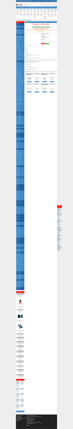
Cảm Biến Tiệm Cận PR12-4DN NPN (20, 343)
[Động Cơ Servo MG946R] (20, 309)
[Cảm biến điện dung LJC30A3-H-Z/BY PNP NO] (45, 11)
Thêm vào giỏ (43, 43)
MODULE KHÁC (18, 110)
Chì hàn (18, 267)
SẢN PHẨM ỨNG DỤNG (19, 287)
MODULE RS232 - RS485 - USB (20, 100)
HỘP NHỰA (18, 246)
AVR (17, 144)
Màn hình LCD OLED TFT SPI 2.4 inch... (20, 320)
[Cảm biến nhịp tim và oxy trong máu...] (20, 337)
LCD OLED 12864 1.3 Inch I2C (20, 334)
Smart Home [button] (27, 7)
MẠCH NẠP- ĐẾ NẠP (19, 128)
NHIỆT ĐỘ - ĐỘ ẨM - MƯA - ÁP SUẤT (20, 91)
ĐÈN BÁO (18, 39)
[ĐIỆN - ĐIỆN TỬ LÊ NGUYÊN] (19, 4)
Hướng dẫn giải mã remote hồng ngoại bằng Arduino (59, 248)
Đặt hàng (29, 81)
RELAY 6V (18, 208)
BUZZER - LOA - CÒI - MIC (19, 202)
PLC (17, 28)
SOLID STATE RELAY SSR (20, 53)
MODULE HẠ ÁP (19, 70)
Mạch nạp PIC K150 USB (29, 88)
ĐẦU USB (18, 197)
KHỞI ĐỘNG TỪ (18, 47)
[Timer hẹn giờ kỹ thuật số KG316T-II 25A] (31, 11)
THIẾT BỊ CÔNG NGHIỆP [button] (32, 7)
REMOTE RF (18, 133)
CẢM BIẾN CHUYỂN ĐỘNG (20, 83)
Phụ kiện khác (18, 265)
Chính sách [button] (48, 7)
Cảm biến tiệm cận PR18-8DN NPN (20, 376)
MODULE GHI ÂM (19, 96)
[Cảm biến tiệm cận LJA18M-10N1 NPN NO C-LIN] (41, 11)
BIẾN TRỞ (18, 216)
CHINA (18, 31)
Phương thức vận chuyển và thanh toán (21, 418)
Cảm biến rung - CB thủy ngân (19, 162)
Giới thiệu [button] (20, 7)
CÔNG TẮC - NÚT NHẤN (19, 200)
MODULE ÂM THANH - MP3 (20, 80)
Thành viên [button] (23, 7)
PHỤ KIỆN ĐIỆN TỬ (19, 252)
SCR (17, 224)
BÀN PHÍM (18, 139)
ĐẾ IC (18, 194)
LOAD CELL (18, 107)
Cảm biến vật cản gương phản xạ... (34, 18)
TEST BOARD (18, 249)
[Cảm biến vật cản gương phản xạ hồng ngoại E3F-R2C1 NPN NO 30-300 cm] (34, 12)
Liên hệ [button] (51, 7)
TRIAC (18, 222)
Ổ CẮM (18, 56)
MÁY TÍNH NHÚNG (19, 25)
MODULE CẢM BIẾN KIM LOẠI (19, 104)
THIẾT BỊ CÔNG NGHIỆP (19, 34)
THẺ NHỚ (18, 284)
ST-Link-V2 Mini (52, 88)
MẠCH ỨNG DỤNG (19, 273)
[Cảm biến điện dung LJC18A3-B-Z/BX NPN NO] (55, 11)
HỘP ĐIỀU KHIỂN (19, 58)
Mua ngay (48, 43)
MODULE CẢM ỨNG (19, 98)
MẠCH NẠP (18, 130)
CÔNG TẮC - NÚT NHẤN (19, 36)
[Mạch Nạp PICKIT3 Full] (37, 73)
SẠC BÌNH (18, 186)
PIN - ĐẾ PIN (18, 244)
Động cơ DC (18, 119)
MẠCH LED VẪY (18, 278)
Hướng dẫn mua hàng (19, 417)
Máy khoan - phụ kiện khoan (19, 262)
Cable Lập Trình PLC (19, 33)
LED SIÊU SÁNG (19, 230)
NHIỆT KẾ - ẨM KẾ (19, 93)
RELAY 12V (18, 211)
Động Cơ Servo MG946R (20, 310)
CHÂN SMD (18, 175)
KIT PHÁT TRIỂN (18, 125)
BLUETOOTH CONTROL (19, 276)
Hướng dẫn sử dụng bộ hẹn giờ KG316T (22, 389)
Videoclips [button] (41, 7)
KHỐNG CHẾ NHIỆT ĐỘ (19, 50)
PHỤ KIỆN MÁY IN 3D (19, 112)
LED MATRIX (18, 233)
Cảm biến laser (19, 159)
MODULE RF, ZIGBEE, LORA (20, 81)
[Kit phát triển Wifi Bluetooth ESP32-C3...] (20, 361)
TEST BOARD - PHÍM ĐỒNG (20, 247)
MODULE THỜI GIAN (19, 89)
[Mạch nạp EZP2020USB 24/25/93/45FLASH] (29, 74)
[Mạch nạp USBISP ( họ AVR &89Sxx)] (33, 33)
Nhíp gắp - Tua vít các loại (20, 264)
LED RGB (18, 227)
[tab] (28, 46)
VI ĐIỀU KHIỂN (18, 141)
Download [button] (37, 7)
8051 (17, 147)
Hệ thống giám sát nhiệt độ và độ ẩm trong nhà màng (59, 230)
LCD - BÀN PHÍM (18, 136)
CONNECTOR (18, 189)
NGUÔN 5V (18, 178)
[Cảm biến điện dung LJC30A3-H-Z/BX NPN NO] (48, 11)
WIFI (17, 64)
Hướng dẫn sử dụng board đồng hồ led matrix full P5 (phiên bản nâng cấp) (59, 214)
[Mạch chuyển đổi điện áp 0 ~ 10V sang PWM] (20, 369)
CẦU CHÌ (18, 241)
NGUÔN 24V (18, 183)
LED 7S (18, 235)
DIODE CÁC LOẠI (18, 238)
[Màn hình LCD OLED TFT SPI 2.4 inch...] (20, 316)
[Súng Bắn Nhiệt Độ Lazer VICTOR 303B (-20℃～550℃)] (24, 11)
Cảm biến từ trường (19, 157)
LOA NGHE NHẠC (19, 281)
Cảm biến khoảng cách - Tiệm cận (20, 153)
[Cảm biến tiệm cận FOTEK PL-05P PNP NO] (17, 10)
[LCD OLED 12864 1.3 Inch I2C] (20, 333)
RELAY (17, 205)
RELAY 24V (18, 213)
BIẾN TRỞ (18, 42)
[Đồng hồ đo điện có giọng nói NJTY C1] (21, 10)
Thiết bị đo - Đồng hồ (19, 255)
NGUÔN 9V (18, 180)
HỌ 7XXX (18, 172)
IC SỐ (17, 166)
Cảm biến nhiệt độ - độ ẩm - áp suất (20, 151)
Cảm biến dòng (19, 160)
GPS (17, 69)
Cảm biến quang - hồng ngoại (19, 155)
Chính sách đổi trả (19, 419)
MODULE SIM (18, 67)
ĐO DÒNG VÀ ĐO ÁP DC (19, 75)
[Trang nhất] (17, 7)
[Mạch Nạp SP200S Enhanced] (44, 74)
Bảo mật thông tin (19, 416)
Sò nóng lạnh (18, 164)
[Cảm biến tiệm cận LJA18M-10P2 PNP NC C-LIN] (38, 11)
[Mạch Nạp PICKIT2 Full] (52, 73)
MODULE (18, 61)
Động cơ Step (18, 117)
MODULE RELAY (19, 78)
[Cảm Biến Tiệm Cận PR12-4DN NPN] (20, 341)
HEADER (18, 191)
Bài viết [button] (44, 7)
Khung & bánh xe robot (19, 122)
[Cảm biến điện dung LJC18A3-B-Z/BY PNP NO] (51, 11)
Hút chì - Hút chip (19, 258)
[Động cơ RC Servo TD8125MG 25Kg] (27, 10)
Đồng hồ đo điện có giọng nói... (21, 15)
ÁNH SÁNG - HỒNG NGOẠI (20, 86)
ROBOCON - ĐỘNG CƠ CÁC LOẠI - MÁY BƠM (20, 114)
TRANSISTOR (18, 219)
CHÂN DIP (18, 169)
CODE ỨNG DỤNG (19, 289)
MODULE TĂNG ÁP (19, 72)
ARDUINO (18, 23)
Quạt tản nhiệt (18, 270)
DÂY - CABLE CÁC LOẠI (19, 188)
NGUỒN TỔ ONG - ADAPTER (20, 177)
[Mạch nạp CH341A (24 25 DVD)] (44, 84)
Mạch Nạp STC (37, 88)
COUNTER (18, 45)
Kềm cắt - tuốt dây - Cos (20, 260)
